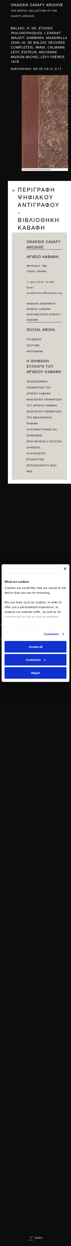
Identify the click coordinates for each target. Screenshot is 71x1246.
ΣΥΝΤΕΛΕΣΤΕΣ (36, 453)
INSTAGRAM (35, 351)
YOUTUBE (33, 345)
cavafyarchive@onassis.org (44, 292)
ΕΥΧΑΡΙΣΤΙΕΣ (35, 459)
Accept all (35, 646)
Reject (35, 672)
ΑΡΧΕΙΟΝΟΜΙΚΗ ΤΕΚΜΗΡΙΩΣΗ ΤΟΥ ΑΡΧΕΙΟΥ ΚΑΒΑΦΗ (39, 387)
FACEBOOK (34, 339)
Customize (51, 634)
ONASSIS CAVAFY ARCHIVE (44, 244)
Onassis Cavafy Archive (37, 4)
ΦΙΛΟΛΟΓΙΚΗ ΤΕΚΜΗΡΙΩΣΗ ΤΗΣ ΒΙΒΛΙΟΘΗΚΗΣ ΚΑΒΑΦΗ (44, 417)
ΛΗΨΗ (38, 1237)
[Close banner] (65, 568)
